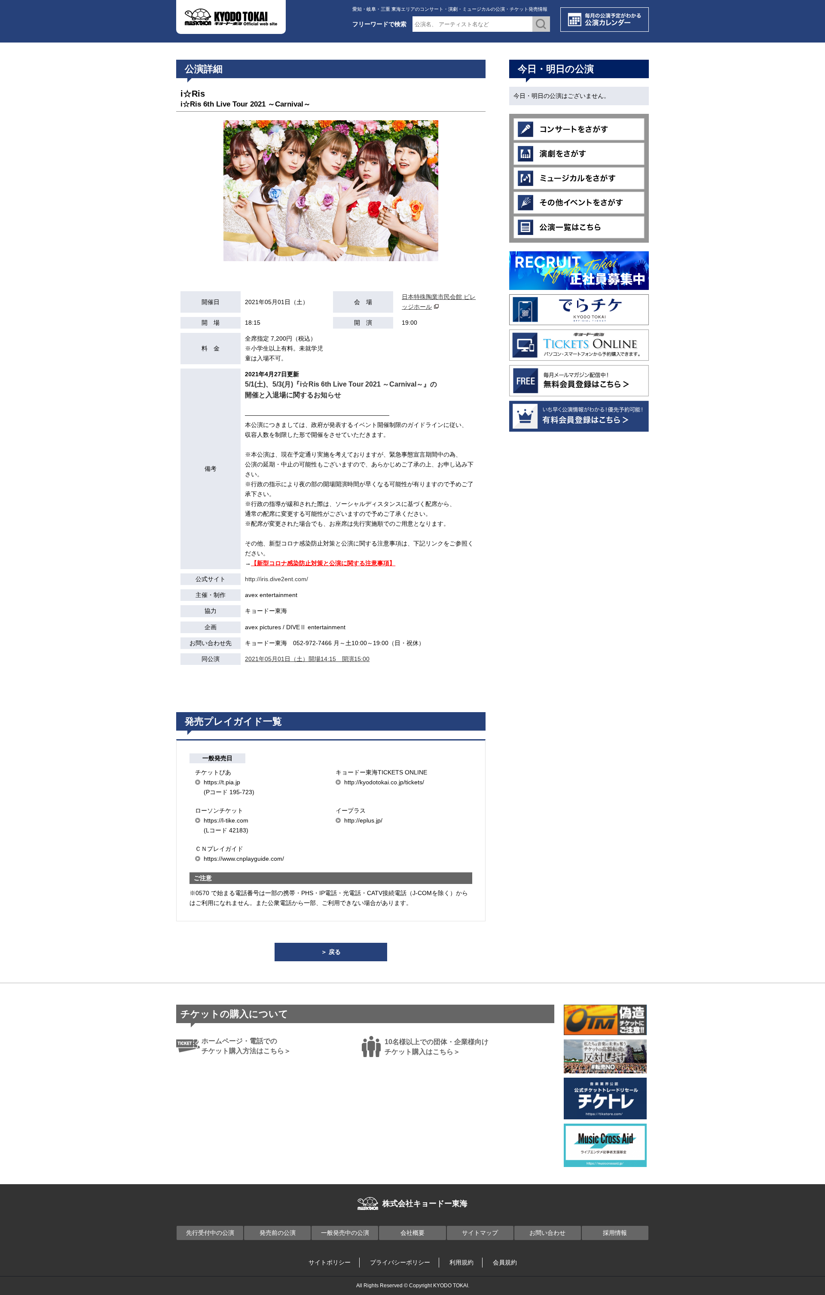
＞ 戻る (331, 951)
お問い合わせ (547, 1232)
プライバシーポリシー (400, 1262)
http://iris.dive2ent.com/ (276, 579)
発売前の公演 (278, 1232)
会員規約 (505, 1262)
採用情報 (615, 1232)
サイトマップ (480, 1232)
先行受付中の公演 (210, 1232)
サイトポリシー (330, 1262)
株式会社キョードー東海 (425, 1203)
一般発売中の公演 (345, 1232)
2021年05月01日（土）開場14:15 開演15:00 (307, 658)
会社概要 (412, 1232)
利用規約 (461, 1262)
